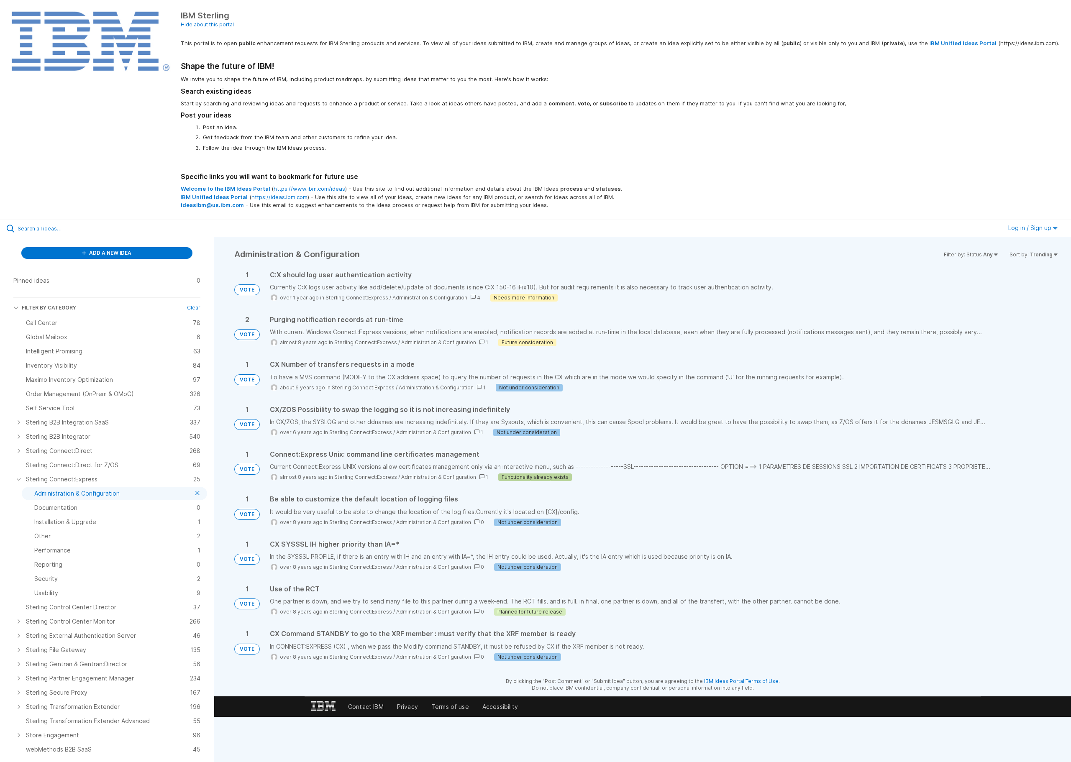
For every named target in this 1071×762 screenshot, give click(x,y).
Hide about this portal (207, 24)
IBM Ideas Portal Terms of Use (741, 681)
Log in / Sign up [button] (1030, 227)
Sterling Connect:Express (356, 297)
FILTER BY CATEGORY (49, 307)
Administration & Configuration (429, 297)
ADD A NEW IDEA (109, 253)
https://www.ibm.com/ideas (309, 188)
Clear (193, 307)
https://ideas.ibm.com (279, 197)
